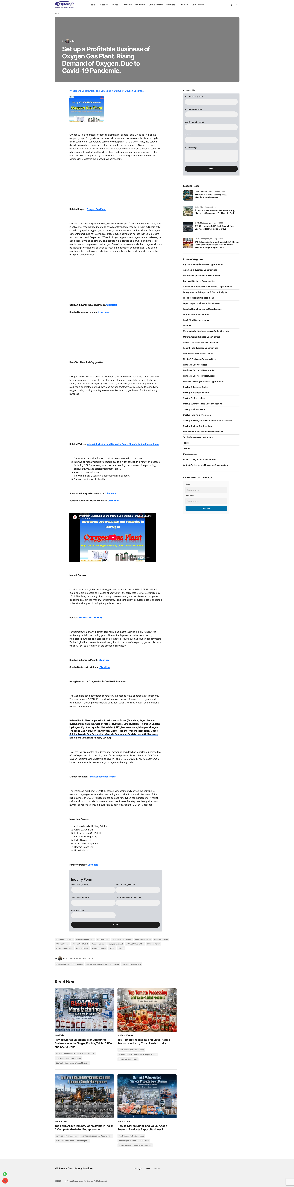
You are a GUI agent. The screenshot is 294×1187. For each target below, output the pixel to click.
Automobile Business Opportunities (200, 270)
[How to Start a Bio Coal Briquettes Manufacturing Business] (188, 195)
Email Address (190, 495)
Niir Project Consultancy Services (74, 1168)
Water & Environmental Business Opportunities (205, 465)
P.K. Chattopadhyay (204, 191)
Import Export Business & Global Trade (134, 1141)
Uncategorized (190, 454)
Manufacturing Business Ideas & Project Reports (75, 1053)
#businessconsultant (64, 939)
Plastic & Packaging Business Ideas (199, 359)
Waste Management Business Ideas (200, 459)
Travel (186, 443)
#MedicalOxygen (98, 944)
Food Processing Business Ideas (131, 1050)
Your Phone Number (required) (128, 897)
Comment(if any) (78, 910)
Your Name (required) (80, 884)
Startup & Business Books (195, 387)
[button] (231, 4)
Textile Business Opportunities (198, 437)
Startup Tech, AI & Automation (197, 426)
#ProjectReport (82, 948)
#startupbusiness (99, 948)
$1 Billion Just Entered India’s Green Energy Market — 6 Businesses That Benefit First (215, 211)
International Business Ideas (196, 314)
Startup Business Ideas (194, 398)
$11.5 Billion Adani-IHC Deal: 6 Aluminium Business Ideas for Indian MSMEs (214, 227)
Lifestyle (187, 325)
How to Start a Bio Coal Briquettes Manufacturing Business (211, 195)
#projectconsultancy (64, 948)
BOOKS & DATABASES (90, 617)
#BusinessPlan (103, 939)
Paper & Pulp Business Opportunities (200, 348)
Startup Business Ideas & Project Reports (102, 964)
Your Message (191, 147)
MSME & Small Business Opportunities (201, 342)
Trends (186, 448)
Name (188, 484)
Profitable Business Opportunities (69, 964)
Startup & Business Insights (196, 392)
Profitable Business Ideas (195, 365)
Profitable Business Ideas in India (198, 370)
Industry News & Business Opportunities (202, 309)
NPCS (112, 948)
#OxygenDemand (116, 944)
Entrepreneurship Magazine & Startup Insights (205, 292)
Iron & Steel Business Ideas (66, 1136)
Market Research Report (103, 776)
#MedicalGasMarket (80, 944)
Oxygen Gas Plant (96, 209)
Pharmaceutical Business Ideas (68, 1058)
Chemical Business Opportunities (199, 281)
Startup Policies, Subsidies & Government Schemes (207, 420)
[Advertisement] (115, 180)
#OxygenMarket (153, 944)
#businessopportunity (85, 939)
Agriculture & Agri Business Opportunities (203, 264)
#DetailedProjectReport (122, 939)
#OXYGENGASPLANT (134, 944)
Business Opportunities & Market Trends (202, 275)
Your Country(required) (125, 884)
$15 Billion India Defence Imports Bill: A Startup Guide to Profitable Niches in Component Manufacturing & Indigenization (217, 245)
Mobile (187, 135)
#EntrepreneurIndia (143, 939)
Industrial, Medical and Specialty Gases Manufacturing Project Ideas (123, 444)
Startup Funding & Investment (197, 415)
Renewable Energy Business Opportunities (203, 381)
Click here (93, 864)
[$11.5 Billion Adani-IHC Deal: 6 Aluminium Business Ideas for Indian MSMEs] (188, 227)
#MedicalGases (62, 944)
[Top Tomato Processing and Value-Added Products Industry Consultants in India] (147, 1010)
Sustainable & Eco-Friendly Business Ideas (203, 431)
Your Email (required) (80, 897)
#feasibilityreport (161, 939)
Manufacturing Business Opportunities (96, 1136)
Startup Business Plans (131, 964)
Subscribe (206, 508)
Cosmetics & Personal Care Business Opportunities (207, 286)
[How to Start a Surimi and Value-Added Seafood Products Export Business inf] (147, 1096)
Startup (121, 948)
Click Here (111, 304)
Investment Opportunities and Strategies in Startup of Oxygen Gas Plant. (106, 90)
